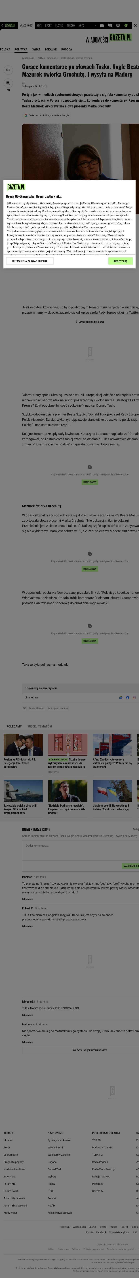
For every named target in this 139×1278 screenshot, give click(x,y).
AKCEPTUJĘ (120, 261)
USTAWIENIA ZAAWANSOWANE (30, 261)
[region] (69, 224)
